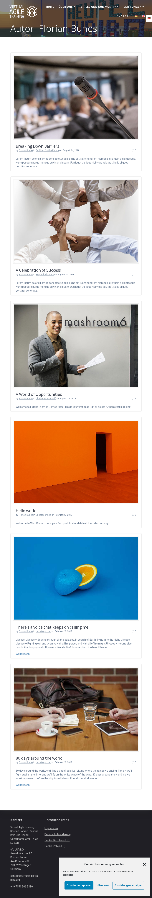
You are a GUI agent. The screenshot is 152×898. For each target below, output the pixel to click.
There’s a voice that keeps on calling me (52, 627)
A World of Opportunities (39, 394)
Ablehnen (103, 885)
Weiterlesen (23, 653)
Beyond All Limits (45, 274)
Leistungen (133, 6)
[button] (144, 864)
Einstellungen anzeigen (128, 885)
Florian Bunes (26, 150)
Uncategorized (43, 515)
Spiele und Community (98, 6)
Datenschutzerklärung (57, 834)
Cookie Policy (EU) (54, 846)
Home (50, 6)
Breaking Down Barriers (37, 146)
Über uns (66, 6)
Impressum (51, 828)
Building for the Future (47, 150)
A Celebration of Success (38, 270)
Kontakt (123, 15)
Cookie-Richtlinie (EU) (57, 840)
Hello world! (27, 510)
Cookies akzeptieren (79, 885)
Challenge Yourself (46, 398)
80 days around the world (39, 758)
